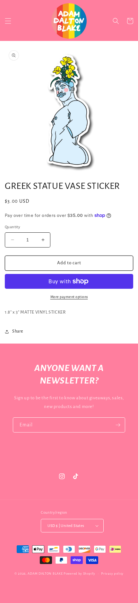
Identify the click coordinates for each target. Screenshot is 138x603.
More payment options (69, 297)
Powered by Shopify (79, 573)
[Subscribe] (118, 425)
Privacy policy (112, 573)
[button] (8, 21)
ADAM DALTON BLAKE (45, 573)
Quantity (12, 227)
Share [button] (17, 331)
